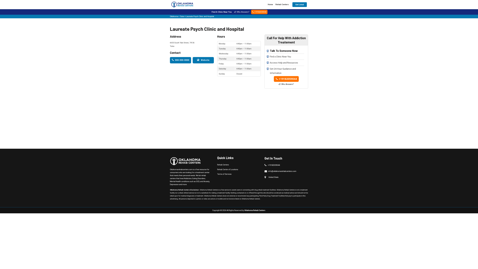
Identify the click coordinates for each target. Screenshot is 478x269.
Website (204, 60)
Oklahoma (174, 16)
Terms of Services (224, 174)
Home (270, 4)
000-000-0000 (182, 60)
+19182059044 (260, 12)
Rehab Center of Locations (227, 169)
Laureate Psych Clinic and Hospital (200, 16)
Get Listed (299, 5)
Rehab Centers (282, 4)
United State (273, 177)
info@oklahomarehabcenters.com (282, 171)
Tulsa (182, 16)
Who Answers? (243, 12)
